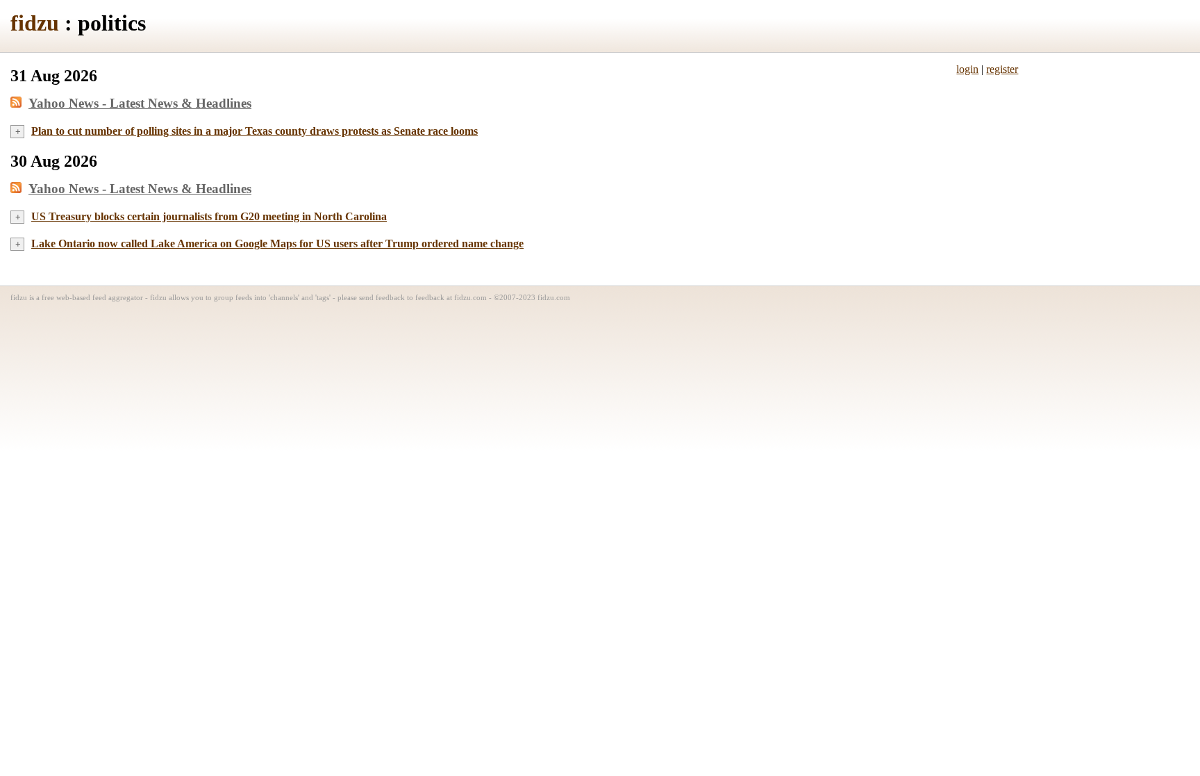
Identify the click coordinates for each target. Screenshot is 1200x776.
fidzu (34, 22)
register (1002, 69)
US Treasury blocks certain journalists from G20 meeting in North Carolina (209, 216)
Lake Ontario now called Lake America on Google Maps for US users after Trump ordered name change (277, 243)
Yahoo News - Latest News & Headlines (139, 103)
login (967, 69)
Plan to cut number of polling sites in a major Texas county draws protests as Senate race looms (254, 131)
